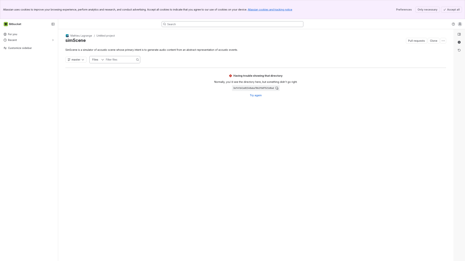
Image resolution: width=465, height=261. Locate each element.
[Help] (453, 24)
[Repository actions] (443, 41)
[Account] (460, 24)
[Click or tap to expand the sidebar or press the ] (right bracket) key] (451, 161)
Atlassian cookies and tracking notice (270, 9)
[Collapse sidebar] (53, 24)
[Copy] (277, 88)
